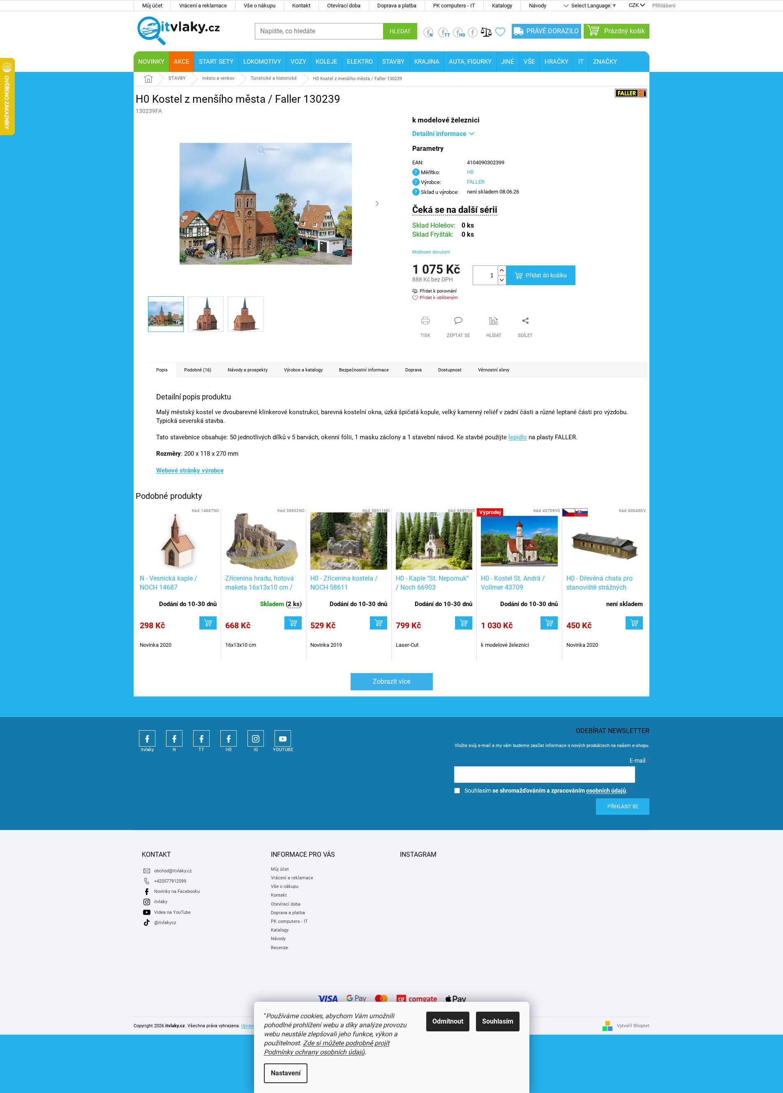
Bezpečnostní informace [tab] (364, 370)
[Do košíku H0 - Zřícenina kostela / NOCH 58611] (378, 623)
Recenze (279, 947)
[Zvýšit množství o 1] (502, 270)
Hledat (400, 31)
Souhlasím (497, 1021)
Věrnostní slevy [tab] (493, 370)
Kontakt (301, 5)
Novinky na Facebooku (177, 891)
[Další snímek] (377, 204)
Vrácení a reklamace (203, 5)
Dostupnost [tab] (450, 370)
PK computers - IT (454, 5)
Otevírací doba (343, 5)
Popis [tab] (162, 370)
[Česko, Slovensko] (604, 541)
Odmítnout (447, 1021)
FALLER (476, 182)
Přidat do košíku (546, 275)
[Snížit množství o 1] (502, 280)
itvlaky (160, 901)
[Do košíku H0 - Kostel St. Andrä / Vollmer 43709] (549, 623)
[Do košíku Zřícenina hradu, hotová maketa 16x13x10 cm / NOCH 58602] (293, 623)
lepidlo (517, 437)
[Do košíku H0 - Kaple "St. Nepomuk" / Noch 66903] (463, 623)
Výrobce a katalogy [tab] (303, 370)
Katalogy (502, 5)
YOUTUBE (282, 738)
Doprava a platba (396, 5)
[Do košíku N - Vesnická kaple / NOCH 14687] (208, 623)
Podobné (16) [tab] (197, 370)
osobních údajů (606, 790)
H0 (470, 172)
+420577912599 (170, 881)
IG (255, 738)
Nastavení (285, 1073)
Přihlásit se (622, 806)
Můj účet (152, 5)
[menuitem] (151, 61)
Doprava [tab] (413, 370)
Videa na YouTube (172, 912)
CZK (634, 5)
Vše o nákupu (259, 5)
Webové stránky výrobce (190, 470)
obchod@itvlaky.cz (173, 871)
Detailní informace (439, 134)
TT (201, 738)
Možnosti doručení (431, 252)
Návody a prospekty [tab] (248, 370)
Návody (537, 5)
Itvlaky (147, 738)
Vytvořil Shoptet (633, 1025)
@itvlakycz (165, 922)
